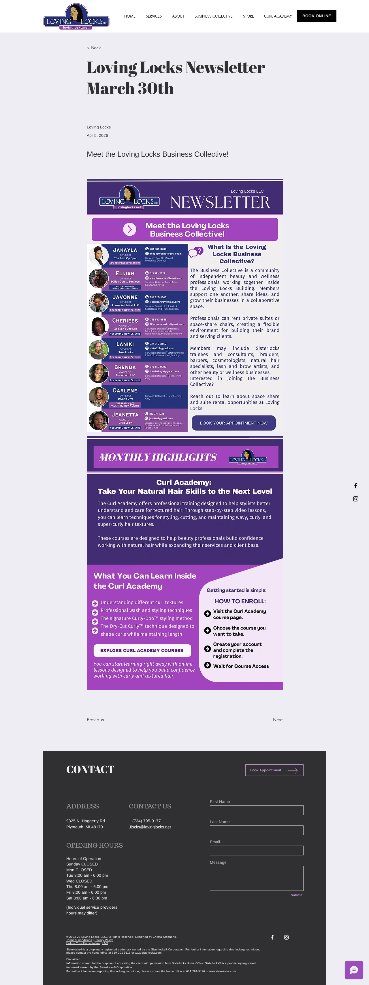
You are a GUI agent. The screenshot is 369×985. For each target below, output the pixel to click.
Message (218, 862)
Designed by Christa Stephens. (156, 936)
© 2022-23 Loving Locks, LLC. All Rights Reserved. (100, 936)
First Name (220, 802)
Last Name (220, 822)
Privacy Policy (104, 940)
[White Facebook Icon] (272, 937)
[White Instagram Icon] (286, 937)
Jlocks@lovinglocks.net (150, 827)
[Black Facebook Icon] (355, 485)
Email (215, 842)
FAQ (105, 943)
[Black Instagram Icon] (355, 498)
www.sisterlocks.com (148, 952)
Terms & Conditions (79, 940)
